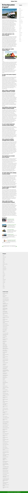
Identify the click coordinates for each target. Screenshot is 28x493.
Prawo (20, 25)
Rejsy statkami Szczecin (6, 441)
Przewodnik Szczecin (5, 366)
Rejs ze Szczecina (5, 416)
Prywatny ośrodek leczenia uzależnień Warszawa (5, 306)
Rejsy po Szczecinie (5, 426)
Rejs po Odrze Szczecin (6, 433)
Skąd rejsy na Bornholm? (6, 421)
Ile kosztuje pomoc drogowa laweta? (11, 224)
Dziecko (20, 11)
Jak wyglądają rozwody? (6, 466)
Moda (20, 18)
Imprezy (4, 262)
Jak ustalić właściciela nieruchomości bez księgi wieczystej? (6, 371)
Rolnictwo (20, 28)
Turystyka (20, 35)
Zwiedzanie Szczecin (5, 362)
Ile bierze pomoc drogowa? (10, 229)
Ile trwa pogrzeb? (5, 474)
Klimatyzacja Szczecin (5, 393)
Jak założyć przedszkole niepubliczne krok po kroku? (6, 480)
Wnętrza (20, 39)
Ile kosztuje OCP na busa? (10, 234)
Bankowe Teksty (14, 1)
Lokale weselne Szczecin (6, 417)
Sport (20, 31)
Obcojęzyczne (4, 269)
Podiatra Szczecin (5, 326)
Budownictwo (20, 10)
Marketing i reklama (21, 17)
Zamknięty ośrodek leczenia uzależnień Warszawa (5, 309)
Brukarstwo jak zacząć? (5, 470)
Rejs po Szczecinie (5, 447)
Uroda (3, 283)
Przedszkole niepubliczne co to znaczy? (5, 459)
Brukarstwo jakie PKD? (5, 471)
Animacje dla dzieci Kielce (6, 427)
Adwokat (4, 379)
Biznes (20, 8)
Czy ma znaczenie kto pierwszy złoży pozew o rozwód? (6, 464)
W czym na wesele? (5, 389)
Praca (20, 24)
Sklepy (3, 276)
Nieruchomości (21, 21)
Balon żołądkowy (5, 329)
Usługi (20, 38)
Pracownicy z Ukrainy (5, 408)
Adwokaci (4, 384)
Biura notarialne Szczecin (6, 299)
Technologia (20, 32)
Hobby (20, 14)
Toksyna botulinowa (5, 315)
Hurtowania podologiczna (6, 325)
